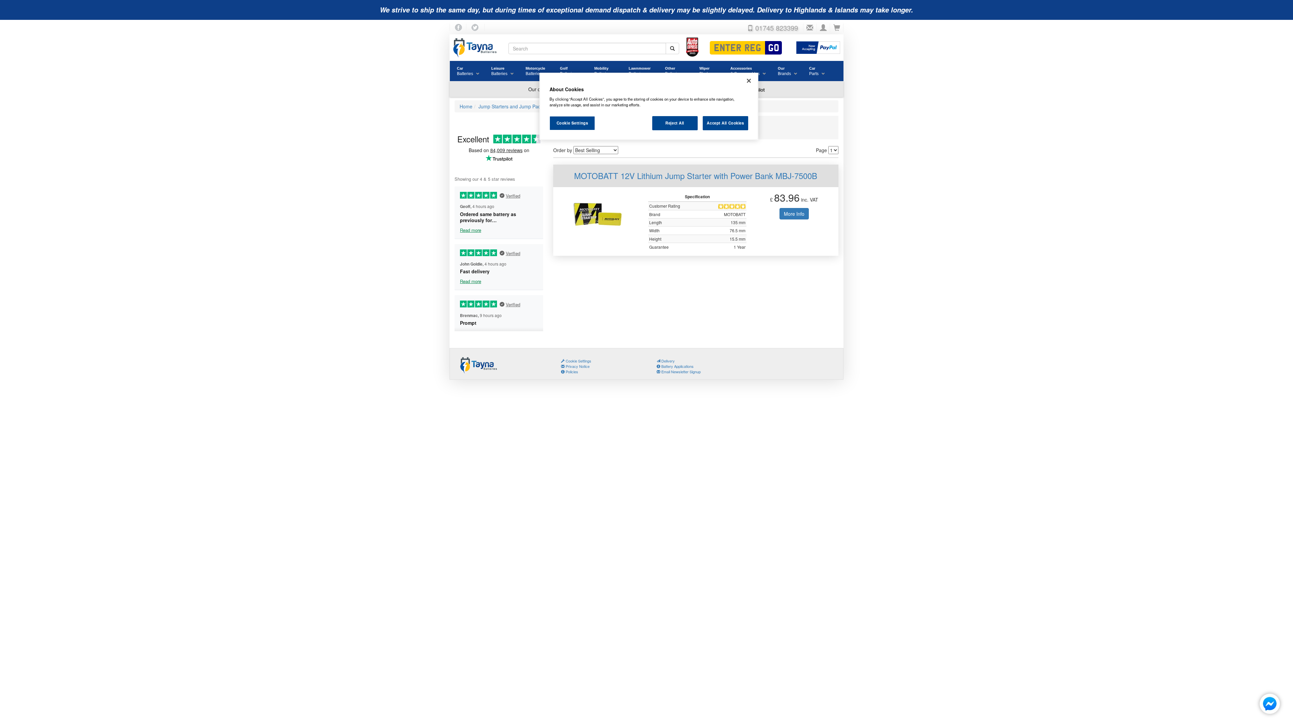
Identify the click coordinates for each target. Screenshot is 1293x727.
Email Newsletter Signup (680, 371)
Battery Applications (677, 366)
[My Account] (823, 28)
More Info (794, 213)
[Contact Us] (810, 28)
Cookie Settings (572, 123)
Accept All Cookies (725, 123)
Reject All (674, 123)
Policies (571, 371)
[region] (648, 106)
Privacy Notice (577, 366)
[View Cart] (836, 28)
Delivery (667, 361)
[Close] (748, 80)
